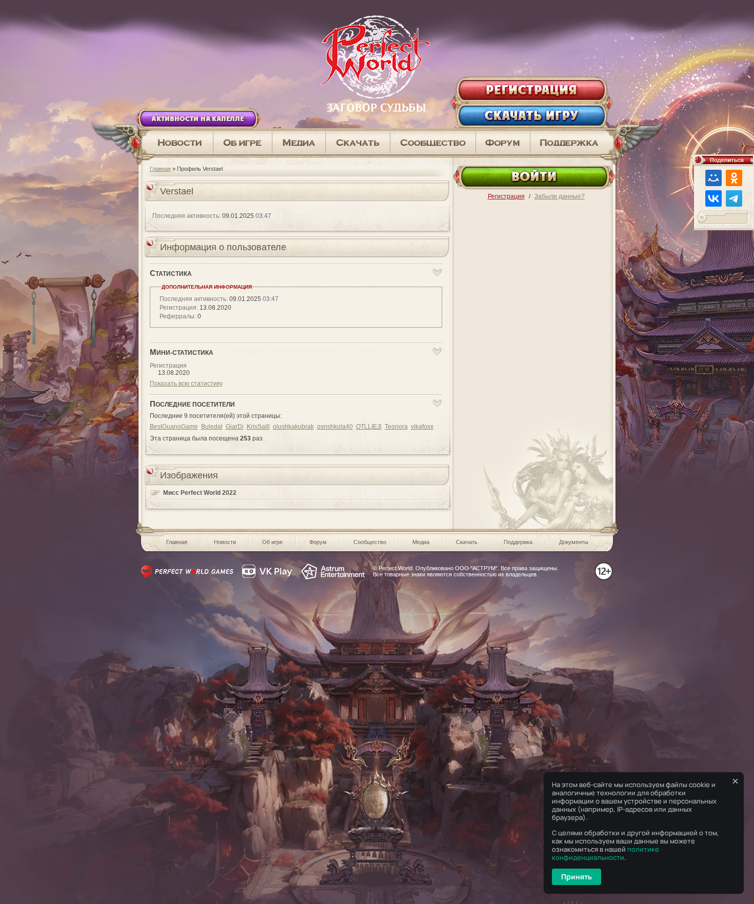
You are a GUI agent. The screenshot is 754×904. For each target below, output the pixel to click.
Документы (573, 542)
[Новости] (175, 142)
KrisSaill (258, 426)
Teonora (396, 426)
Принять (576, 876)
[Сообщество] (433, 142)
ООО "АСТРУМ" (476, 568)
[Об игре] (242, 142)
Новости (225, 542)
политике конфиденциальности (605, 853)
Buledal (212, 426)
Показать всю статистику (186, 383)
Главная (160, 169)
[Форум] (503, 142)
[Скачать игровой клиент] (358, 142)
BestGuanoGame (174, 426)
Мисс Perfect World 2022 (199, 492)
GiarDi (235, 426)
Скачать (467, 542)
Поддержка (518, 542)
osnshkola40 (335, 426)
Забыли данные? (559, 196)
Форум (318, 542)
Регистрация (506, 196)
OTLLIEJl (369, 426)
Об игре (272, 542)
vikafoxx (422, 426)
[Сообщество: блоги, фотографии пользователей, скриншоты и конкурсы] (299, 142)
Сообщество (369, 542)
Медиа (420, 542)
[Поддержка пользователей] (573, 142)
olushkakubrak (293, 426)
